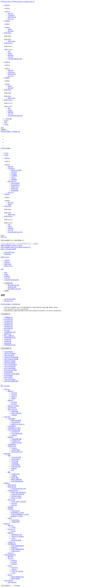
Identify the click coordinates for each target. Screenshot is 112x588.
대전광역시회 (8, 326)
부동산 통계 (15, 477)
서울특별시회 (8, 317)
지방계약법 (14, 463)
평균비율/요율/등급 (17, 481)
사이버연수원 (15, 431)
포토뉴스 (14, 396)
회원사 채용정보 (16, 413)
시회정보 (7, 21)
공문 (9, 51)
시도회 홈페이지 (5, 314)
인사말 (13, 527)
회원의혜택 (14, 190)
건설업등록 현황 (16, 439)
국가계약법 (14, 461)
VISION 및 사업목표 (17, 536)
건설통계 (14, 476)
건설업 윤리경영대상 (17, 494)
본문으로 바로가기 (6, 1)
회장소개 (10, 13)
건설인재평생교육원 (14, 429)
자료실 (10, 53)
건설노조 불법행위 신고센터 (20, 514)
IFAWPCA (14, 547)
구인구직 (10, 57)
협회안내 (10, 533)
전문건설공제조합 (9, 366)
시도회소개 (11, 15)
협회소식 (10, 391)
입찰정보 (10, 55)
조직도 (13, 177)
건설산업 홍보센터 (10, 554)
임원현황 (14, 176)
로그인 (6, 153)
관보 (12, 470)
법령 (9, 455)
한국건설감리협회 (9, 368)
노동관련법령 (15, 464)
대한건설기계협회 (9, 353)
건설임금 (14, 448)
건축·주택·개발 (15, 466)
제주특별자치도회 (9, 345)
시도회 (6, 155)
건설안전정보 (12, 407)
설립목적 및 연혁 (16, 534)
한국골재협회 (8, 372)
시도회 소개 (11, 542)
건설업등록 (11, 418)
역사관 (10, 575)
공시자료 (14, 402)
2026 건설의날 (8, 580)
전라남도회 (7, 339)
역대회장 (14, 174)
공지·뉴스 (7, 389)
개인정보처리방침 (9, 299)
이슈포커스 (14, 567)
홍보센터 (10, 556)
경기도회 (7, 330)
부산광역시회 (8, 319)
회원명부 (10, 507)
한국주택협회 (8, 375)
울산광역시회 (8, 328)
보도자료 (14, 395)
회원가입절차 (15, 183)
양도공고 (14, 404)
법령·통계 (7, 453)
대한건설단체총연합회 (11, 381)
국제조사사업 (15, 551)
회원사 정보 (11, 41)
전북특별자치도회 (9, 337)
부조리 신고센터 (16, 498)
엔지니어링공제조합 (10, 364)
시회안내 (7, 5)
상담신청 (14, 503)
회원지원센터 (12, 487)
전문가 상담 (11, 499)
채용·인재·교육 (12, 409)
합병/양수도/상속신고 (17, 424)
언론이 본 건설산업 (17, 571)
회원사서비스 (8, 43)
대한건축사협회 (9, 355)
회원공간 (7, 483)
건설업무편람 (15, 522)
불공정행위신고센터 (17, 512)
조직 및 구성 (11, 529)
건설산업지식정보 (9, 379)
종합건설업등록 (16, 420)
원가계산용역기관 (16, 452)
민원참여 (10, 509)
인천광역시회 (8, 323)
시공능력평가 (12, 426)
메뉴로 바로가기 (29, 1)
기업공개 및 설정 (16, 442)
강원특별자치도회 (9, 332)
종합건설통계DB (16, 479)
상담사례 (14, 505)
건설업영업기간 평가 (14, 428)
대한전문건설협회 (9, 361)
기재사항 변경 (15, 422)
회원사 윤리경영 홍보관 (18, 492)
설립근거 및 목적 (16, 170)
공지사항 (10, 31)
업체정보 (10, 437)
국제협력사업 (12, 544)
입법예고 (14, 468)
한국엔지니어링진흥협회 (12, 374)
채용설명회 (14, 411)
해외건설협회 (8, 377)
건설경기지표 (15, 474)
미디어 (10, 566)
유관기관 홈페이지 (6, 348)
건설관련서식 (15, 520)
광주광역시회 (8, 324)
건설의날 (14, 564)
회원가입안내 (12, 17)
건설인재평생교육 (16, 433)
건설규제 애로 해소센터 (15, 59)
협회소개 (7, 523)
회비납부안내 (15, 185)
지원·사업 (7, 417)
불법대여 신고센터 (17, 516)
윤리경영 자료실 (16, 496)
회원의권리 (14, 188)
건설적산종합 (15, 450)
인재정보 (14, 415)
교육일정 (14, 435)
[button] (5, 257)
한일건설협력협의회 (17, 546)
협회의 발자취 (15, 578)
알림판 (10, 29)
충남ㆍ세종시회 (9, 335)
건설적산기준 (12, 446)
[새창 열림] (9, 252)
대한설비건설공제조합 (11, 357)
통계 (9, 472)
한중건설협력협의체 (17, 549)
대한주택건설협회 (9, 362)
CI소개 (13, 538)
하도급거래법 (15, 459)
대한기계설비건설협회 (11, 359)
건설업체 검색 (15, 441)
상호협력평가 (12, 444)
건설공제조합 (8, 351)
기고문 (13, 573)
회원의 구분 (15, 187)
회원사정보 (7, 33)
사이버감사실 (15, 511)
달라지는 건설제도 (13, 406)
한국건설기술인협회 (10, 370)
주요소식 (10, 558)
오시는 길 (11, 19)
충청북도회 (7, 334)
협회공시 (10, 400)
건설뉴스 (14, 569)
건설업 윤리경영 (13, 490)
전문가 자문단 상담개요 (18, 501)
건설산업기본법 (16, 457)
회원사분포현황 (16, 540)
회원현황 (14, 179)
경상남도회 (7, 343)
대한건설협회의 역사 (17, 577)
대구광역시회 (8, 321)
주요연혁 (14, 172)
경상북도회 (7, 341)
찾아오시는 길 (8, 301)
